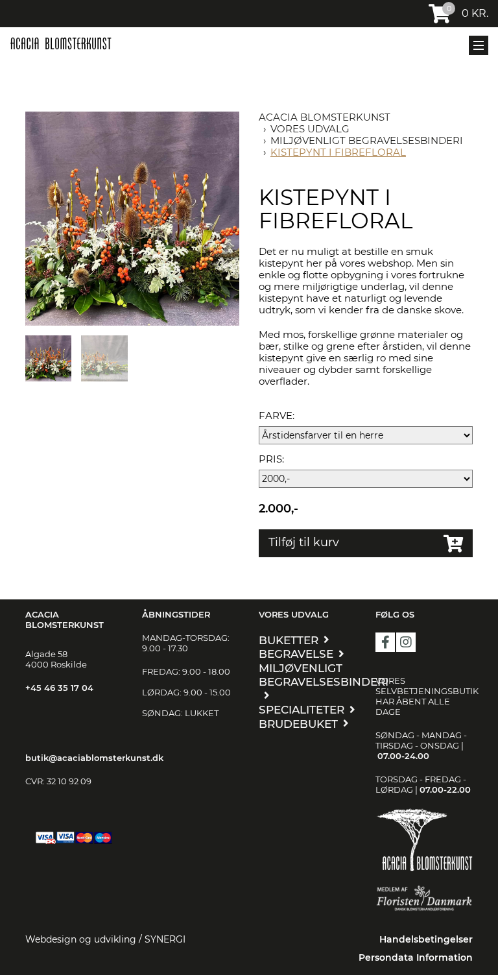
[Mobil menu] (478, 45)
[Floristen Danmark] (424, 898)
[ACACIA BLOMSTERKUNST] (61, 43)
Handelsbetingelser (426, 939)
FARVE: (276, 416)
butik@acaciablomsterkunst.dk (94, 757)
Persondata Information (416, 957)
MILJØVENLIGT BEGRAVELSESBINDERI (366, 140)
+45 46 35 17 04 (59, 687)
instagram (406, 642)
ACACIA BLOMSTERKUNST (324, 117)
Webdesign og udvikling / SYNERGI (105, 939)
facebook (385, 642)
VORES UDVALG (310, 129)
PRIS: (271, 459)
